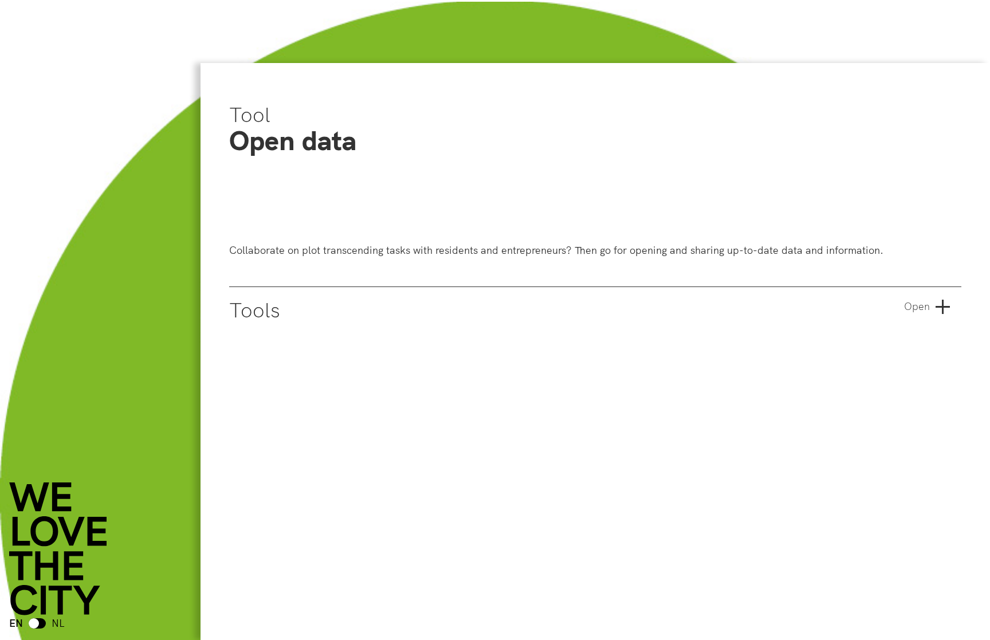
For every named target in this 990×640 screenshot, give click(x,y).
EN (16, 623)
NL (58, 623)
